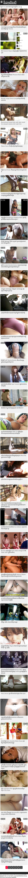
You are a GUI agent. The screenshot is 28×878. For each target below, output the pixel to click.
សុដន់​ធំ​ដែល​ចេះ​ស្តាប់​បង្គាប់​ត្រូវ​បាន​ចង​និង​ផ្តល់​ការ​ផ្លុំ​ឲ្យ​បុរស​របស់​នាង (13, 337)
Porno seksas (10, 874)
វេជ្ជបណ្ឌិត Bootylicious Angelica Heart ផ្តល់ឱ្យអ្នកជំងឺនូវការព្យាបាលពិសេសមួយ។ (13, 218)
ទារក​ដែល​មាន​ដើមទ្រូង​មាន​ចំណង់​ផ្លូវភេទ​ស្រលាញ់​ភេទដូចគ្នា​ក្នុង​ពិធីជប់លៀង (13, 194)
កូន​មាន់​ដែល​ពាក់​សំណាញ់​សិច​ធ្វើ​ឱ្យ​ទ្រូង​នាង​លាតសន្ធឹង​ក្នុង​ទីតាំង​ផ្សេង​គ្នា (13, 861)
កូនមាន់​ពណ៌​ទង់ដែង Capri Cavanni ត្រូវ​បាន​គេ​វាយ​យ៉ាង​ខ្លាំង (14, 385)
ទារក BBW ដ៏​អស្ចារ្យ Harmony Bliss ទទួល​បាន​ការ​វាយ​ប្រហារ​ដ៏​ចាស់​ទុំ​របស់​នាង (14, 813)
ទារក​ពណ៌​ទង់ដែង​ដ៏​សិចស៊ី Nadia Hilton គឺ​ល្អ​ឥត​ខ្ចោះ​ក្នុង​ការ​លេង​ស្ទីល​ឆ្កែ (13, 837)
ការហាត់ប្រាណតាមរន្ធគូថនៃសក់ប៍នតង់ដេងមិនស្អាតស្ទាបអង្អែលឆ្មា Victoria (13, 28)
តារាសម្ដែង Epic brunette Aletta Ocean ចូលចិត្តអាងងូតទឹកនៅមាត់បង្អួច (13, 742)
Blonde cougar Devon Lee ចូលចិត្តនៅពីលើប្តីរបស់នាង (13, 99)
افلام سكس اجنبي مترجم (8, 876)
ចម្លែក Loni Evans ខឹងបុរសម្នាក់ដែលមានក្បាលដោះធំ (14, 170)
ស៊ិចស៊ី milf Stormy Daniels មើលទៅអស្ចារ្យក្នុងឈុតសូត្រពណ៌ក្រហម (12, 361)
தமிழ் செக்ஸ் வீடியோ (22, 876)
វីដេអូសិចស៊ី (10, 2)
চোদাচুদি (24, 874)
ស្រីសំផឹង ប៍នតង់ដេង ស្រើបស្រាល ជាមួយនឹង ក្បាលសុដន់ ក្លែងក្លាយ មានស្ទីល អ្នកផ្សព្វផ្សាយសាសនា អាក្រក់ (13, 766)
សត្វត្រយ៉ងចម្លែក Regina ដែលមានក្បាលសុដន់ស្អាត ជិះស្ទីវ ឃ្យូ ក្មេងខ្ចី (14, 646)
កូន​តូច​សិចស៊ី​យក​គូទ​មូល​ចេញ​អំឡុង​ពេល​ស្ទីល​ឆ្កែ (13, 313)
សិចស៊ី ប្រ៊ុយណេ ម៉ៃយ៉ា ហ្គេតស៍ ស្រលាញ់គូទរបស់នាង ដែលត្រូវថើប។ (13, 242)
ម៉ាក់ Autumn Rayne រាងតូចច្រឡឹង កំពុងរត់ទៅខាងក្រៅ (14, 51)
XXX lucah (2, 877)
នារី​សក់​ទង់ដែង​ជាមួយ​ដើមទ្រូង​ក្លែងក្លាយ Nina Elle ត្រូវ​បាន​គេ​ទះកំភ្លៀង (13, 456)
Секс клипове (3, 874)
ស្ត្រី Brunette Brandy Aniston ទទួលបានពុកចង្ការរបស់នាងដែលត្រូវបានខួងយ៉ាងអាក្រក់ (14, 266)
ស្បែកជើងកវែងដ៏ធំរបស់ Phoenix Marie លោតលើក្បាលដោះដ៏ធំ (12, 75)
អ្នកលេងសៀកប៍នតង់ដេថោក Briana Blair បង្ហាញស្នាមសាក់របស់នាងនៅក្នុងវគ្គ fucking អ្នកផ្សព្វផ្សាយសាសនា (14, 671)
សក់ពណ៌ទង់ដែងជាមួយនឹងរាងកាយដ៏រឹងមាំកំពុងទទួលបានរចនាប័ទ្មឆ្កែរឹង (12, 599)
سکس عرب (15, 876)
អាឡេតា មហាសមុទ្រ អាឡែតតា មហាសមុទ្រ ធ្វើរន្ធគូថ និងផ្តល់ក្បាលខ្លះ (12, 289)
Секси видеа (8, 877)
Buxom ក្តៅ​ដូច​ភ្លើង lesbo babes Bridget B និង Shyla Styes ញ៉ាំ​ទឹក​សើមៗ (13, 551)
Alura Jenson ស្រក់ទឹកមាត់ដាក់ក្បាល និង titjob (13, 693)
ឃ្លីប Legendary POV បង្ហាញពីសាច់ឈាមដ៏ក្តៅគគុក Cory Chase (12, 789)
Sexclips (2, 876)
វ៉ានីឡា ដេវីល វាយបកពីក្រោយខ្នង (9, 622)
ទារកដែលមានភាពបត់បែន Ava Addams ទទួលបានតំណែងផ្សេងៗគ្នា (14, 527)
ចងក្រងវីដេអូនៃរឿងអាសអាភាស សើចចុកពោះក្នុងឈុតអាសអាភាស (12, 718)
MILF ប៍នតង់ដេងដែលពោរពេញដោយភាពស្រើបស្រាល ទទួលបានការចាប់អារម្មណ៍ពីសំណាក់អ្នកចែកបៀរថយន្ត (13, 504)
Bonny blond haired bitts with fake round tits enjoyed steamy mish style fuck (13, 123)
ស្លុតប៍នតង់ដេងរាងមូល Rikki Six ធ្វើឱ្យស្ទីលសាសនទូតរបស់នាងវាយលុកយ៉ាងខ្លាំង (12, 432)
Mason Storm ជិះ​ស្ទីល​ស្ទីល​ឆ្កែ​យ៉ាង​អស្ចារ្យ (11, 146)
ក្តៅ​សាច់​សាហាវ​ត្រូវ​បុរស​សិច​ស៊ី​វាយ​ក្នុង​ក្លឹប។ (12, 479)
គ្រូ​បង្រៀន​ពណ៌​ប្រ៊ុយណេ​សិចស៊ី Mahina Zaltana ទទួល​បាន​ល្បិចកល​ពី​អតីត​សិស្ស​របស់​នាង (13, 575)
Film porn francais (18, 874)
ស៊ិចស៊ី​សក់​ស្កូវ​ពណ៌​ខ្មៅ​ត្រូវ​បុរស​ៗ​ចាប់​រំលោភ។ (12, 408)
